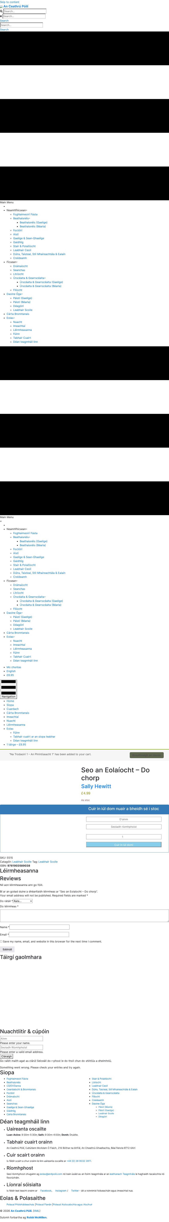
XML (36, 1210)
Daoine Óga (98, 1103)
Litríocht (96, 1082)
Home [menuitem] (10, 701)
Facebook (45, 1190)
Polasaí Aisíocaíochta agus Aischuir (72, 1204)
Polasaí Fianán (43, 1204)
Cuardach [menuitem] (13, 708)
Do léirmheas (9, 906)
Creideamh (98, 1100)
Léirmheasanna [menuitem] (16, 724)
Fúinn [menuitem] (16, 732)
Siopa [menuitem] (10, 705)
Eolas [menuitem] (10, 728)
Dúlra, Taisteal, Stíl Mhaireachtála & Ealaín (114, 1089)
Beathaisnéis (14, 1082)
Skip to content (9, 2)
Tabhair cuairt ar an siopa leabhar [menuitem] (34, 736)
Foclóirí (10, 1093)
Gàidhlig (11, 1110)
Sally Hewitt (96, 786)
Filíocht (96, 1096)
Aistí (9, 1100)
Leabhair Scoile (22, 861)
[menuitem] (14, 667)
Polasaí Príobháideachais (20, 1204)
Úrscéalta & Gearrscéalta (105, 1093)
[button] (4, 20)
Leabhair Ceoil (100, 1085)
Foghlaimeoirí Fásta (17, 1078)
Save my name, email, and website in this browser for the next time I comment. (52, 941)
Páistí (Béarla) (106, 1107)
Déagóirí (103, 1116)
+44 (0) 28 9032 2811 (79, 1161)
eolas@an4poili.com (51, 1174)
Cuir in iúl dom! (123, 844)
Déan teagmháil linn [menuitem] (25, 740)
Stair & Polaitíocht (101, 1078)
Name (4, 927)
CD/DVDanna (14, 1085)
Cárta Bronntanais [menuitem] (18, 712)
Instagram (61, 1190)
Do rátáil (6, 901)
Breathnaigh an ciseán (146, 755)
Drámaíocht (13, 1096)
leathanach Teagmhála (122, 1174)
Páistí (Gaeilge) (106, 1110)
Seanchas (12, 1103)
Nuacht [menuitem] (11, 720)
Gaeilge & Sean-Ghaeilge (20, 1107)
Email (4, 934)
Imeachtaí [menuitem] (13, 716)
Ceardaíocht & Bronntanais (21, 1089)
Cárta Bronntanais (16, 1114)
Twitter (74, 1190)
